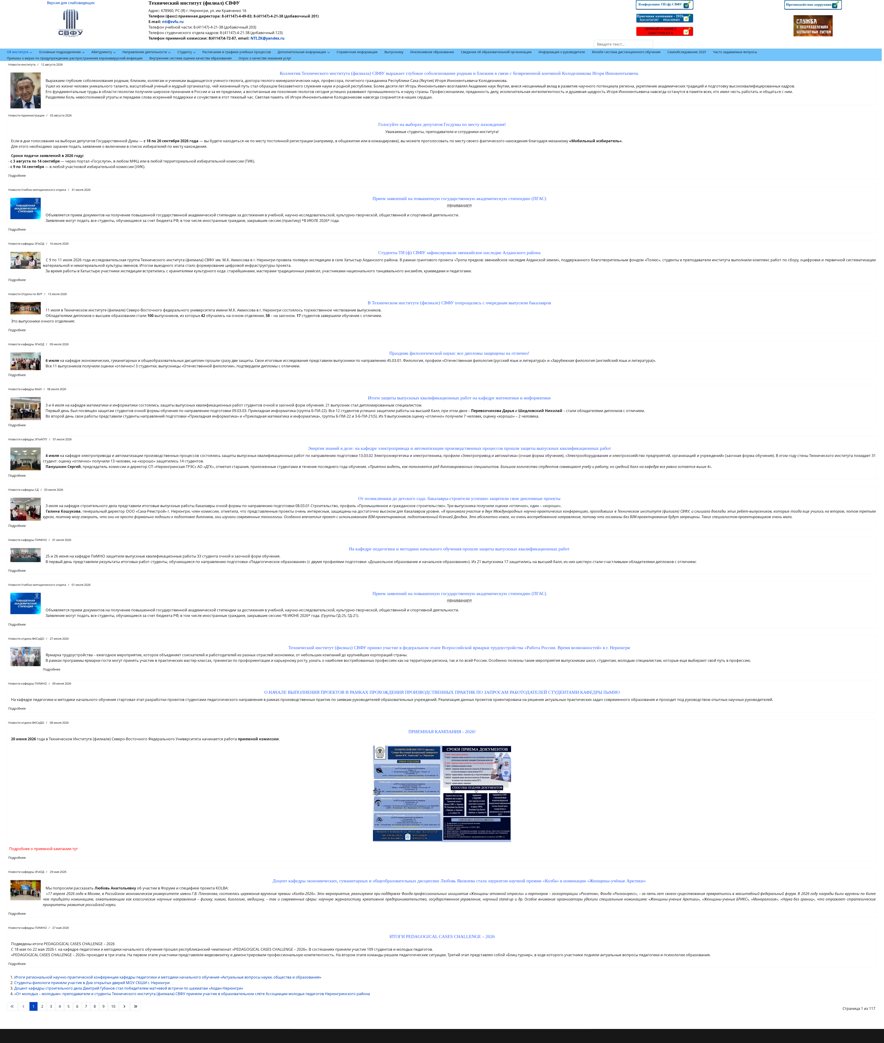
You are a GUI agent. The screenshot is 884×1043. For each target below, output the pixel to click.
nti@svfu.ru (173, 21)
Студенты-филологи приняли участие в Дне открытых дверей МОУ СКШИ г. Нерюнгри (92, 982)
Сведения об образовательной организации (496, 52)
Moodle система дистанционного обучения (626, 52)
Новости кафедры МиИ (25, 389)
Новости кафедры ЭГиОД (26, 243)
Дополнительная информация (302, 52)
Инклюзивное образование (432, 52)
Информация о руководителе (561, 52)
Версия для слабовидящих (71, 2)
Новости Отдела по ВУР (25, 294)
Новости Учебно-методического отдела (37, 190)
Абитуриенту (101, 52)
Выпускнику (393, 52)
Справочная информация (357, 52)
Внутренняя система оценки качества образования (190, 58)
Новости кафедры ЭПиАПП (27, 439)
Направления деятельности (144, 52)
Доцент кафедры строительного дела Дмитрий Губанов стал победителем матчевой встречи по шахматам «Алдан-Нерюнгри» (128, 988)
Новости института (21, 64)
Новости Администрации (26, 115)
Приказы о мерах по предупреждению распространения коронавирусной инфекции (74, 58)
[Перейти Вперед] (124, 1006)
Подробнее (17, 175)
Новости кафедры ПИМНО (27, 540)
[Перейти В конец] (135, 1006)
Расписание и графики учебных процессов (236, 52)
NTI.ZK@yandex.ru (267, 38)
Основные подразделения (60, 52)
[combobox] (623, 44)
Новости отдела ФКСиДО (26, 638)
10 (113, 1006)
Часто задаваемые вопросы (735, 52)
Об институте (17, 52)
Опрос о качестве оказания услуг (264, 58)
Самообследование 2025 (686, 52)
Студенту (184, 52)
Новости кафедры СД (23, 490)
